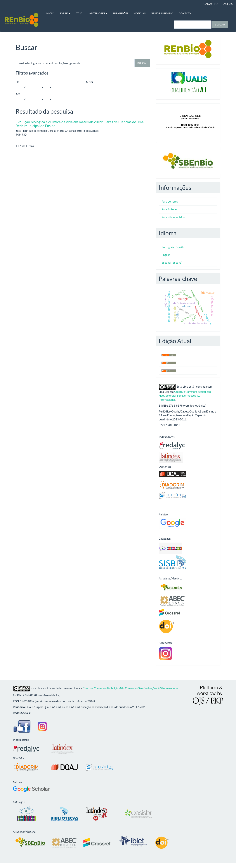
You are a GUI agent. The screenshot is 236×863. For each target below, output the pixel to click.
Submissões (120, 13)
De (17, 82)
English (166, 254)
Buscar (220, 24)
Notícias (139, 13)
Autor (89, 82)
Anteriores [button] (97, 13)
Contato (185, 13)
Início (50, 13)
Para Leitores (170, 201)
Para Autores (170, 209)
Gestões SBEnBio (162, 13)
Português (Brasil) (173, 247)
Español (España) (172, 262)
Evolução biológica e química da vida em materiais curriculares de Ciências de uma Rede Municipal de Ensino (80, 124)
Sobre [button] (64, 13)
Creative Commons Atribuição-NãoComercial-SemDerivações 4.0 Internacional (185, 395)
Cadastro (211, 3)
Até (18, 94)
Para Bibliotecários (173, 217)
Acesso (228, 3)
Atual (80, 13)
